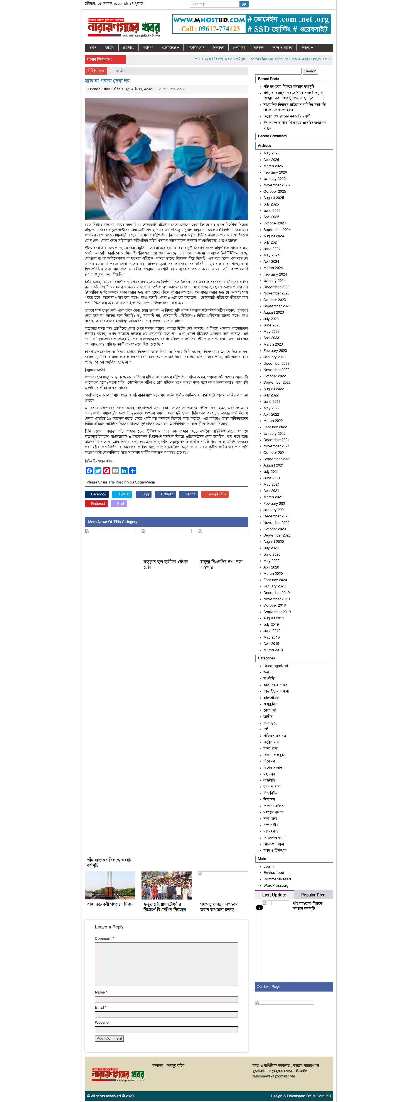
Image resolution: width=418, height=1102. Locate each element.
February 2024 (275, 274)
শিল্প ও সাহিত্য (282, 47)
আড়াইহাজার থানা (276, 691)
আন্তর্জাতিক (271, 698)
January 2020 (274, 586)
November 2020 (276, 522)
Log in (268, 866)
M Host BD (321, 1096)
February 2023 (275, 350)
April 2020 (271, 567)
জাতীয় (109, 47)
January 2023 (274, 357)
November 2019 (276, 599)
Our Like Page (268, 986)
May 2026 (271, 153)
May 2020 (271, 561)
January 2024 (274, 280)
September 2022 (277, 382)
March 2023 (273, 344)
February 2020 (275, 580)
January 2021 (274, 510)
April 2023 (271, 338)
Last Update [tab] (274, 895)
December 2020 (276, 516)
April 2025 (271, 217)
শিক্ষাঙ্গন (218, 47)
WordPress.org (275, 885)
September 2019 (277, 612)
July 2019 (271, 624)
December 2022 (276, 363)
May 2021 (271, 484)
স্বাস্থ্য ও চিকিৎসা (275, 850)
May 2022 (271, 408)
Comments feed (277, 879)
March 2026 (273, 166)
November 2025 (276, 185)
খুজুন (244, 4)
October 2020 (274, 529)
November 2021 (276, 446)
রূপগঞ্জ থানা (272, 786)
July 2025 (271, 204)
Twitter (124, 494)
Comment (104, 938)
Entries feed (273, 872)
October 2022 (274, 376)
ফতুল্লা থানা (271, 742)
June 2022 (271, 401)
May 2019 (271, 637)
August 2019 (273, 618)
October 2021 (274, 452)
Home (98, 71)
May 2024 (271, 255)
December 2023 (276, 287)
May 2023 (271, 331)
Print (120, 504)
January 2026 (274, 178)
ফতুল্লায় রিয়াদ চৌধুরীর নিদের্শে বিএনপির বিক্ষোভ (165, 907)
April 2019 (271, 643)
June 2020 (271, 554)
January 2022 (274, 433)
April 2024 (271, 261)
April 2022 (271, 414)
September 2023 (277, 306)
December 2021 (276, 440)
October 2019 (274, 605)
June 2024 (271, 249)
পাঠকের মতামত (274, 736)
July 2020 (271, 548)
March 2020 (273, 573)
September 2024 (277, 229)
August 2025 (273, 198)
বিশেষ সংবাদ (196, 47)
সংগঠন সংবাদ (273, 812)
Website (102, 1022)
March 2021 (273, 497)
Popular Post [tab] (313, 895)
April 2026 (271, 159)
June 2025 (271, 210)
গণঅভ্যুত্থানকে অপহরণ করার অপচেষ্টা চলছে (219, 907)
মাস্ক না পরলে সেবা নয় (107, 80)
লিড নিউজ (270, 793)
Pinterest (97, 504)
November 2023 (276, 293)
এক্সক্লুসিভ (270, 704)
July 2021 (271, 471)
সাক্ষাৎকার (271, 831)
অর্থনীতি (269, 678)
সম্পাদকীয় (270, 825)
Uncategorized (275, 666)
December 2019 (276, 592)
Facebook (98, 494)
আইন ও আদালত (275, 685)
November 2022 (276, 370)
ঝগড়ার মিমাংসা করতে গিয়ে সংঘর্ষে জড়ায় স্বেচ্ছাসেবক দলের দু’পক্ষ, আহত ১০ (281, 59)
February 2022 (275, 427)
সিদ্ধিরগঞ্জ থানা (273, 838)
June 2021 (271, 478)
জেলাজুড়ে (169, 47)
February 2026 (275, 172)
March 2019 (273, 650)
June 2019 (271, 631)
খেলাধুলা (239, 47)
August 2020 (273, 541)
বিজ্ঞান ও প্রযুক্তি (274, 755)
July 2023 (271, 319)
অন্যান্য (306, 47)
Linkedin (166, 494)
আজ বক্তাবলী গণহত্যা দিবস (110, 904)
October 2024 (274, 223)
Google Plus (216, 494)
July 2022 (271, 395)
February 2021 (275, 503)
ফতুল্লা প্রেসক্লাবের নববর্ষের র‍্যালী (286, 116)
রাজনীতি (128, 47)
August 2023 (273, 312)
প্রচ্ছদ (92, 47)
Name (101, 992)
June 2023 (271, 325)
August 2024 (273, 236)
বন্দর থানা (270, 748)
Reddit (190, 494)
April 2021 (271, 490)
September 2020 (277, 535)
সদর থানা (270, 818)
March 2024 (273, 268)
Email (100, 1007)
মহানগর (148, 47)
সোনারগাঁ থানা (273, 844)
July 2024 (271, 242)
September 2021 (277, 459)
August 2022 (273, 389)
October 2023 (274, 300)
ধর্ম (265, 729)
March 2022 (273, 420)
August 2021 (273, 465)
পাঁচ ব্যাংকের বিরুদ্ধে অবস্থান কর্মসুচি (196, 59)
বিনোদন (259, 47)
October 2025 (274, 191)
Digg (145, 494)
